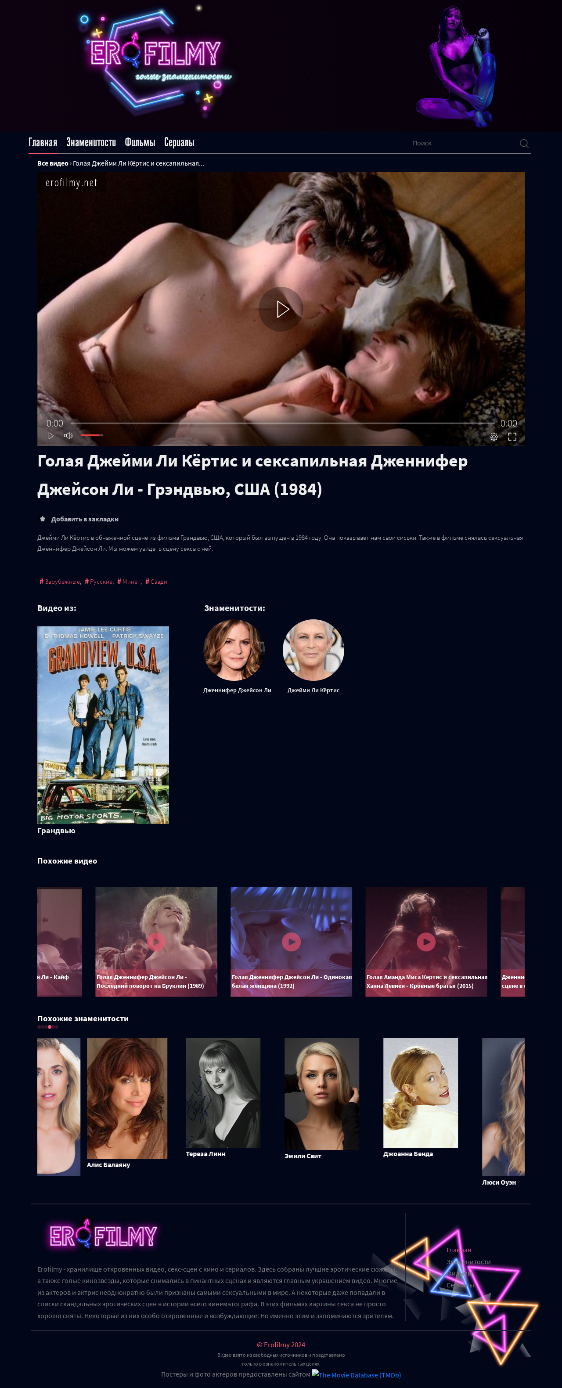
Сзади (159, 581)
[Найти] (524, 143)
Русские (101, 581)
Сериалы (179, 142)
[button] (39, 1027)
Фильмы (140, 142)
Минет (131, 581)
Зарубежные (62, 581)
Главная (43, 142)
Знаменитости (91, 142)
